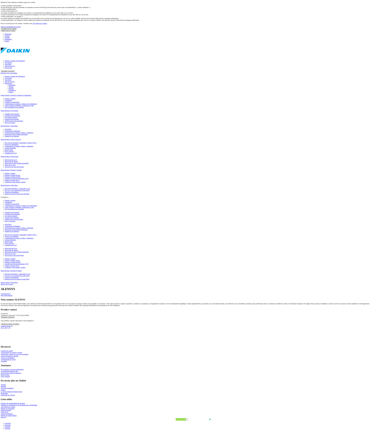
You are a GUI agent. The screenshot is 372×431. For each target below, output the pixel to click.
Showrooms (8, 68)
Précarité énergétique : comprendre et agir (17, 274)
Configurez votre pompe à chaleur (15, 267)
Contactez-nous (5, 294)
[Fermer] (8, 197)
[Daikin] (15, 57)
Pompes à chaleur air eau (12, 260)
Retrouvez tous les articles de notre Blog (17, 279)
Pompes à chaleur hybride (12, 262)
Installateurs (8, 39)
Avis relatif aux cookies (40, 23)
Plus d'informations (6, 295)
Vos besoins (8, 62)
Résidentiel (8, 34)
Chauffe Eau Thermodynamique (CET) (17, 264)
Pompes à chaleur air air (12, 265)
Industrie (7, 37)
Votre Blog (8, 64)
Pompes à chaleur (10, 259)
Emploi (7, 41)
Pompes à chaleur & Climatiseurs (15, 61)
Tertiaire (7, 36)
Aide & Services (10, 66)
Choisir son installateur (12, 277)
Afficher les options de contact (10, 324)
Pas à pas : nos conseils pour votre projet (17, 276)
